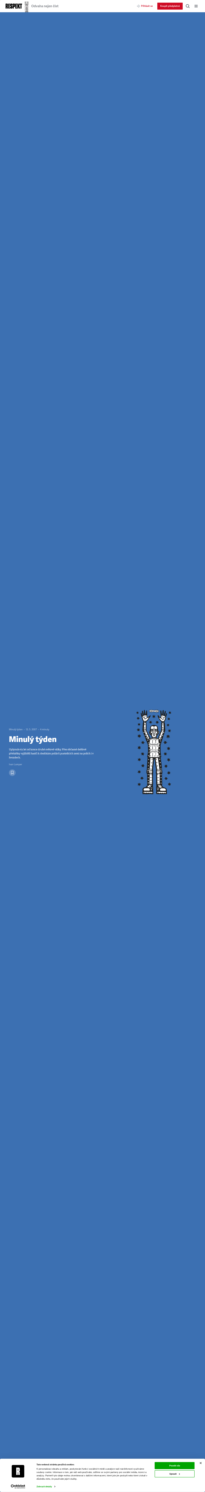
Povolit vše (174, 1465)
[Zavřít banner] (201, 1463)
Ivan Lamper (15, 764)
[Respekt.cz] (14, 6)
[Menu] (196, 6)
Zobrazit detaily (44, 1486)
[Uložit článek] (12, 772)
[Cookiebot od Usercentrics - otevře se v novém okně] (18, 1486)
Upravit (173, 1474)
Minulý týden (16, 729)
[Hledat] (187, 6)
